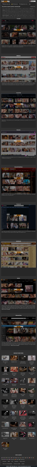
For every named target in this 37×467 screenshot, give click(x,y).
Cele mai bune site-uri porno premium (14, 406)
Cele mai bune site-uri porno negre (23, 374)
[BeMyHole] (18, 69)
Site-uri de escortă (32, 428)
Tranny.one (18, 204)
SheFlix (18, 278)
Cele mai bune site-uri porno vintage (14, 374)
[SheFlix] (18, 292)
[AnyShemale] (18, 255)
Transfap (18, 18)
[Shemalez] (18, 143)
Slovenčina (12, 459)
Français (18, 457)
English (4, 457)
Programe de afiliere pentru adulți (14, 418)
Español (17, 459)
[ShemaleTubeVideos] (18, 180)
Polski (31, 457)
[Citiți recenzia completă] (6, 309)
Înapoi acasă (33, 6)
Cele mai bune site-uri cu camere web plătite (23, 418)
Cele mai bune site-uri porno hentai (23, 406)
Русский (7, 459)
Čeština (14, 457)
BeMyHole (19, 55)
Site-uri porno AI (31, 438)
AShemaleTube (18, 315)
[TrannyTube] (18, 106)
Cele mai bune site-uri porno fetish (5, 406)
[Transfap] (18, 32)
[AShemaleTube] (18, 329)
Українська (22, 459)
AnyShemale (18, 241)
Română (2, 459)
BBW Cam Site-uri (23, 384)
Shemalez (18, 129)
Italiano (27, 457)
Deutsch (23, 457)
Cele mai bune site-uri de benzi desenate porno (14, 395)
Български (9, 457)
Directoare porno (5, 428)
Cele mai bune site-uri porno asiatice (31, 363)
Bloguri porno (5, 438)
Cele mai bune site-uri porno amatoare (31, 395)
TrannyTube (18, 92)
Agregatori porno (14, 361)
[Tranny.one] (18, 217)
